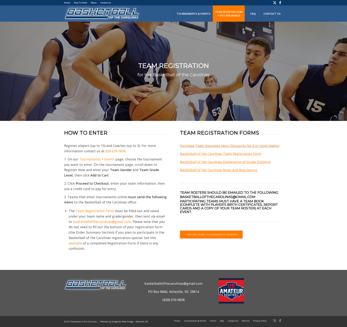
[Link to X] (274, 2)
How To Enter (80, 2)
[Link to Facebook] (280, 2)
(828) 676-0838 (173, 300)
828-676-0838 (115, 151)
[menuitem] (68, 3)
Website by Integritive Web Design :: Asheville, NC (124, 321)
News (94, 2)
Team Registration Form (95, 211)
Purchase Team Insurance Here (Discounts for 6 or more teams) (229, 145)
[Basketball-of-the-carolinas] (103, 13)
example (75, 243)
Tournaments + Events (97, 159)
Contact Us (105, 2)
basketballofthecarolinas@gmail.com (102, 222)
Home (67, 2)
